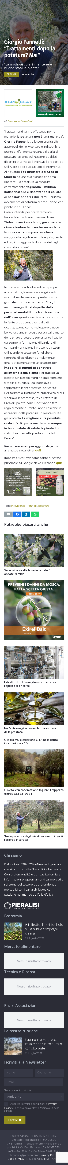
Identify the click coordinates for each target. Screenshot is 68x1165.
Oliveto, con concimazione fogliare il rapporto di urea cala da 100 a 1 (33, 792)
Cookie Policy (16, 1158)
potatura (43, 505)
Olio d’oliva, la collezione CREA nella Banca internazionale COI (31, 741)
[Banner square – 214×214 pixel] (18, 495)
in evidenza (18, 505)
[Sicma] (50, 116)
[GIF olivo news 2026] (50, 495)
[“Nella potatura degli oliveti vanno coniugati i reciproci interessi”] (34, 802)
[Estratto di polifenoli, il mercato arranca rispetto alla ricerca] (34, 648)
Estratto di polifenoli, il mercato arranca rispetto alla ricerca (30, 684)
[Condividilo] (17, 514)
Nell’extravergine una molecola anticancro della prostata (31, 730)
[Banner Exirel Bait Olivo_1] (34, 638)
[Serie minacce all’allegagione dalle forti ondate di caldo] (34, 536)
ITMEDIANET (52, 1158)
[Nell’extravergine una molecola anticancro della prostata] (34, 694)
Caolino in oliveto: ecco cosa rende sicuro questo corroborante (43, 1044)
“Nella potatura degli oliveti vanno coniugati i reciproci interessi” (33, 838)
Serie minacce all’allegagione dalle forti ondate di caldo (29, 572)
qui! (38, 450)
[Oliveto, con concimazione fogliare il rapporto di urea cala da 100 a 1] (34, 752)
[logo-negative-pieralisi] (21, 905)
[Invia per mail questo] (8, 514)
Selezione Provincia (17, 1090)
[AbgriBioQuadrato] (18, 116)
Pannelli (32, 505)
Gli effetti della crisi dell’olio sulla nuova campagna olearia (44, 929)
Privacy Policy (48, 1155)
